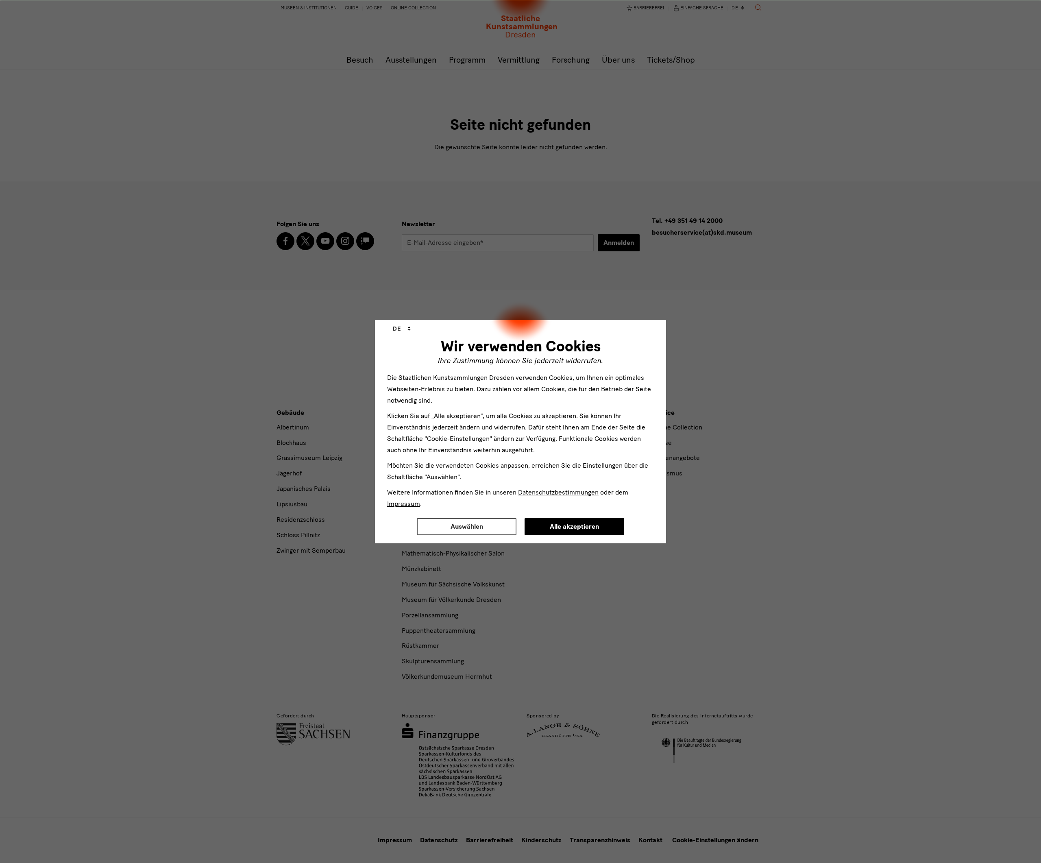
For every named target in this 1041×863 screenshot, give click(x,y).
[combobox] (401, 329)
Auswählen (467, 526)
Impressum (403, 504)
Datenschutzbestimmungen (558, 492)
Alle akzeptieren (574, 526)
